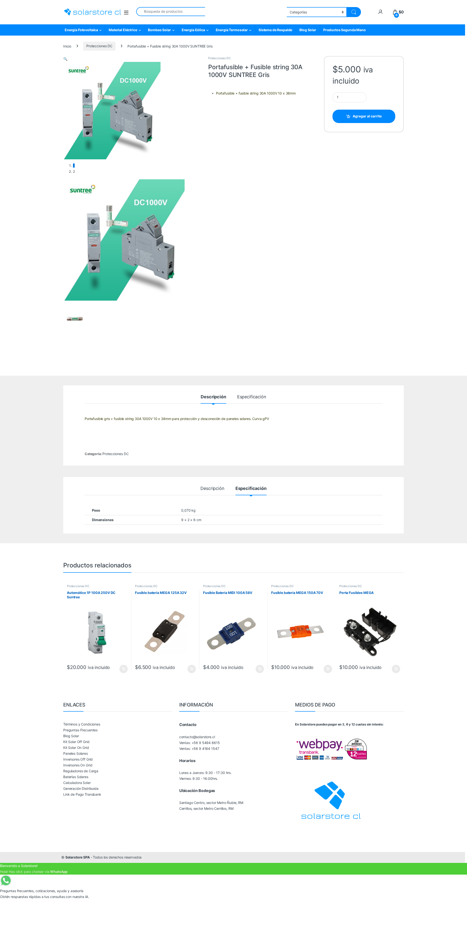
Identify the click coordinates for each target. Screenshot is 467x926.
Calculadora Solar (77, 783)
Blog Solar (307, 30)
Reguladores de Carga (80, 771)
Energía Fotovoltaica (81, 30)
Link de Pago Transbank (82, 794)
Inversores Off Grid (78, 759)
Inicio (67, 46)
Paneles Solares (75, 753)
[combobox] (170, 11)
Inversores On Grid (77, 765)
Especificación (251, 397)
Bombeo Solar (159, 30)
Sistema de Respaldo (275, 30)
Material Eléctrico (123, 30)
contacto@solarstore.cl (197, 737)
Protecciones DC (99, 46)
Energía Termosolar (232, 30)
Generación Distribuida (81, 788)
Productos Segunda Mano (344, 30)
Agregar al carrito (367, 116)
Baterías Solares (75, 777)
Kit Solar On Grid (76, 747)
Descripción (213, 397)
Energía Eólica (193, 30)
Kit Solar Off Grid (76, 742)
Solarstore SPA (77, 857)
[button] (65, 59)
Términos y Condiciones (81, 724)
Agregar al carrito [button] (121, 669)
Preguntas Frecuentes (80, 730)
